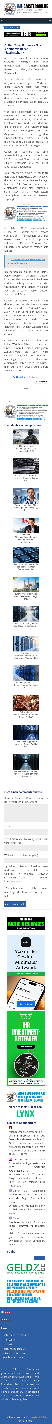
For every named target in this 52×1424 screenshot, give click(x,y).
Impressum (9, 1339)
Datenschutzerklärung (16, 1335)
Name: (8, 826)
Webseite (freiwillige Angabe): (21, 855)
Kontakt (7, 1344)
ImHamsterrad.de (15, 1417)
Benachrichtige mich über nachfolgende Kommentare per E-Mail (26, 892)
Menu (3, 20)
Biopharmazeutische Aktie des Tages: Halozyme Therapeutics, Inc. (27, 1225)
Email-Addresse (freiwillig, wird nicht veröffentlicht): (26, 840)
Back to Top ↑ (26, 1421)
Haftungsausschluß (14, 1349)
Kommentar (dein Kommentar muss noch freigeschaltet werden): (26, 799)
